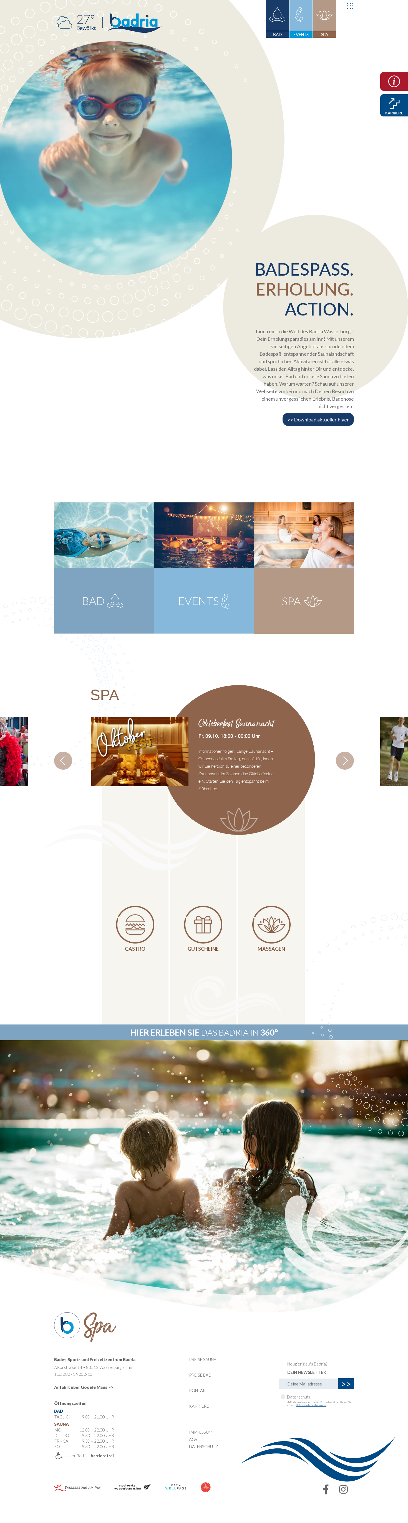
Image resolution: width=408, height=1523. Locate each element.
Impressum (200, 1432)
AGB (193, 1439)
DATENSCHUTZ (203, 1446)
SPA (324, 34)
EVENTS (301, 34)
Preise (200, 1374)
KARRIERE (199, 1406)
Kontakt (198, 1390)
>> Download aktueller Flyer (318, 419)
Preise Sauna (202, 1359)
